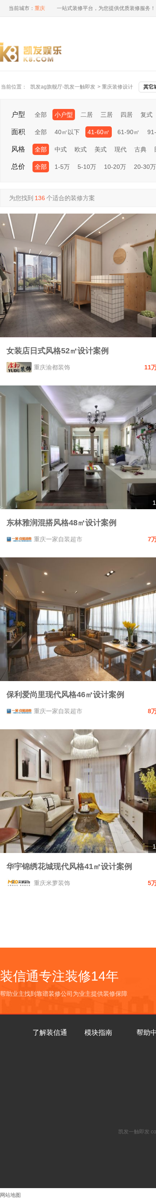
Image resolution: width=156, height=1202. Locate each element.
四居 (126, 114)
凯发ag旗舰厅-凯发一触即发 (62, 87)
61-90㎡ (128, 131)
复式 (146, 114)
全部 (41, 114)
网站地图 (10, 1195)
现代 (120, 149)
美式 (100, 149)
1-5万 (62, 166)
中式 (61, 149)
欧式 (81, 149)
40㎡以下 (67, 131)
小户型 (64, 114)
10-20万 (115, 166)
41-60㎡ (99, 131)
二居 (87, 114)
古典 (140, 149)
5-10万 (87, 166)
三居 (107, 114)
